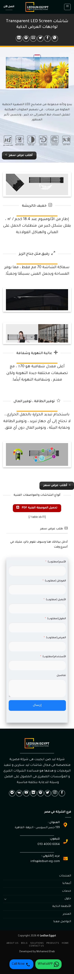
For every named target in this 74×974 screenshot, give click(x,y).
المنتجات (65, 876)
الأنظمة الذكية (61, 906)
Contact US (36, 946)
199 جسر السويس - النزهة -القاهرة (37, 827)
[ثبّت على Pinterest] (26, 38)
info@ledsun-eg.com (45, 861)
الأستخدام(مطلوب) (54, 656)
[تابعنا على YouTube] (26, 793)
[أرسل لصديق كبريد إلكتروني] (33, 38)
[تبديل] (5, 899)
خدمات (66, 891)
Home (65, 943)
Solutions (37, 943)
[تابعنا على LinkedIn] (33, 793)
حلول (68, 898)
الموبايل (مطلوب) (55, 581)
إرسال (37, 705)
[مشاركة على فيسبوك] (47, 38)
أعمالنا (66, 883)
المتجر (67, 914)
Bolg (24, 943)
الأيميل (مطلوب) (56, 599)
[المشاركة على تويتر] (40, 38)
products (52, 943)
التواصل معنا (62, 921)
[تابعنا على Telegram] (12, 793)
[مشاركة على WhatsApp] (55, 38)
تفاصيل (61, 675)
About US (13, 943)
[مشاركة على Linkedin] (19, 38)
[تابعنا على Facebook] (62, 793)
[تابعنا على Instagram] (55, 793)
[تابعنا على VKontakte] (19, 793)
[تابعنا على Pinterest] (40, 793)
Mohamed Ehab (46, 951)
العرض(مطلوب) (56, 637)
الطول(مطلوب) (56, 618)
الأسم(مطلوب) (57, 562)
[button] (67, 7)
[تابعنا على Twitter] (47, 793)
